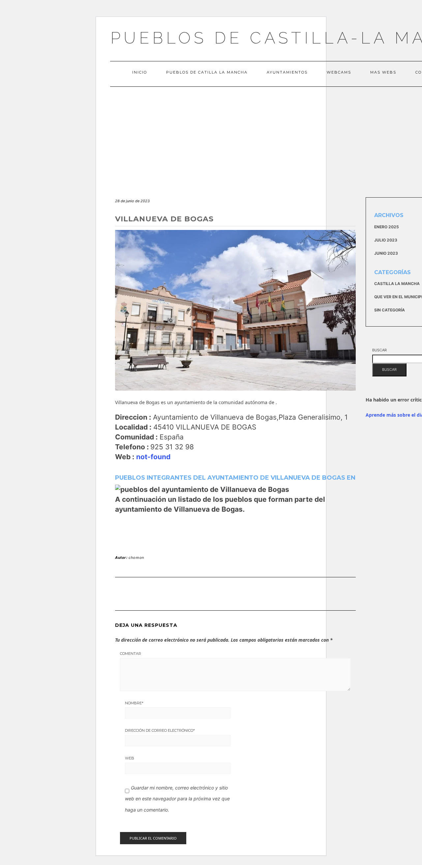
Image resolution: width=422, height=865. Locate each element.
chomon (136, 557)
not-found (153, 457)
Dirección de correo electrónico (160, 730)
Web (129, 758)
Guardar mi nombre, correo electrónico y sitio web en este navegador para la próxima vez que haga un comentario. (177, 799)
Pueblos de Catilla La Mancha (207, 72)
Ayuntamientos (287, 72)
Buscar (379, 350)
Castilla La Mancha (397, 283)
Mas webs (383, 72)
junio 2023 (386, 253)
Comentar (130, 653)
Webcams (339, 72)
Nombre (134, 703)
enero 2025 (386, 226)
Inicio (139, 72)
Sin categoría (389, 309)
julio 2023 (385, 240)
